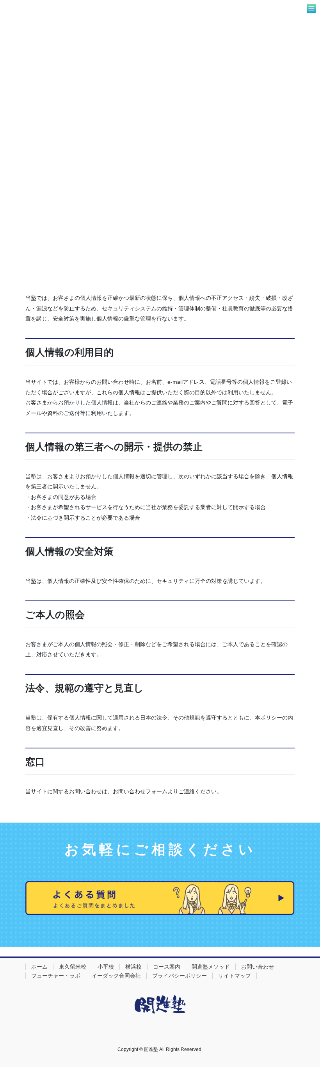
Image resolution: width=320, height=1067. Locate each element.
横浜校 (133, 967)
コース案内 (166, 967)
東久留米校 (72, 967)
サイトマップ (234, 976)
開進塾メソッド (211, 967)
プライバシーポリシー (179, 976)
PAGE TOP (305, 1028)
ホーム (39, 967)
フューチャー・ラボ (55, 976)
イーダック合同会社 (116, 976)
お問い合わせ (257, 967)
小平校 (106, 967)
